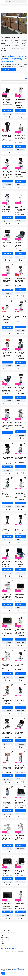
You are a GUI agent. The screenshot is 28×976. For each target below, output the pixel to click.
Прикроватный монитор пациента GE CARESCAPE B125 (20, 803)
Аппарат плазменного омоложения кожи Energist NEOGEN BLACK (7, 138)
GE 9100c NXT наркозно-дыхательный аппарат (7, 666)
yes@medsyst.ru (5, 937)
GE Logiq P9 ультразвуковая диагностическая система (20, 281)
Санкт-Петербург (5, 951)
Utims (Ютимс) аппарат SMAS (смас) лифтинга (7, 208)
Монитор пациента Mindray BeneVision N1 (7, 905)
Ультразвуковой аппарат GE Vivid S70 (7, 493)
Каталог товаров (4, 961)
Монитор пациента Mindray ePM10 (7, 872)
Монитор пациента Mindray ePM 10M (20, 872)
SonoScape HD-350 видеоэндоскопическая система (7, 354)
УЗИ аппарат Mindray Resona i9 (7, 734)
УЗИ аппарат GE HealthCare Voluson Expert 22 (7, 459)
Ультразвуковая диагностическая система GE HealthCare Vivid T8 (20, 494)
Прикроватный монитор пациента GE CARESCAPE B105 (7, 631)
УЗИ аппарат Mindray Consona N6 (19, 666)
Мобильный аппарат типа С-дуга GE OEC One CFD (7, 838)
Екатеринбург (21, 951)
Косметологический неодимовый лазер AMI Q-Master (20, 138)
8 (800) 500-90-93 (6, 930)
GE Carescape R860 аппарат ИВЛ (20, 905)
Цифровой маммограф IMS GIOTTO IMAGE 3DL (20, 838)
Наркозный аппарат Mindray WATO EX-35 (7, 596)
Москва (10, 953)
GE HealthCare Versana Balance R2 (20, 316)
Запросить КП (7, 110)
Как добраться (8, 69)
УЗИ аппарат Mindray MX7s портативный (6, 101)
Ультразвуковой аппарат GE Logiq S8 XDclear (7, 245)
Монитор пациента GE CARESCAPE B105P (20, 597)
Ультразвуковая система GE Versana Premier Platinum (7, 173)
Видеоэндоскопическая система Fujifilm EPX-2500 (7, 803)
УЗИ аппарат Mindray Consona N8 (19, 530)
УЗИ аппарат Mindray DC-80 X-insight (7, 700)
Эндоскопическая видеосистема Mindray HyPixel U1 (6, 768)
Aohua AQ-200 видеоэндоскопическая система (7, 281)
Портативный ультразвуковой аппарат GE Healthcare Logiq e (7, 317)
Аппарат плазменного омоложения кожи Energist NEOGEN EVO (20, 102)
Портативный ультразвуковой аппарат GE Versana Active (7, 389)
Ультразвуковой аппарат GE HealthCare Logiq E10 (20, 354)
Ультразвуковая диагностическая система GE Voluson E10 (7, 424)
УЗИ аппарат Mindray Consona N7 (6, 530)
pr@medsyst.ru (4, 941)
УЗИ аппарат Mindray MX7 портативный (19, 563)
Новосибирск (4, 953)
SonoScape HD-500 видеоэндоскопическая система (20, 768)
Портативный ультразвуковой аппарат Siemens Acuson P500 (20, 245)
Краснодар (13, 951)
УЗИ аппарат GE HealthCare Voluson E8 (20, 424)
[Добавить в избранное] (12, 86)
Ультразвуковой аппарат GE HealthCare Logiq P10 (20, 389)
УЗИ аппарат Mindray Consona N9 (6, 563)
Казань (16, 953)
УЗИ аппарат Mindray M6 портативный (19, 734)
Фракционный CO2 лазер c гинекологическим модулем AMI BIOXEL (20, 209)
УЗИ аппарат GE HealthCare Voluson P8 (20, 459)
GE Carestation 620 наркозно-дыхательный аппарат (20, 631)
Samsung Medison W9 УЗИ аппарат (20, 173)
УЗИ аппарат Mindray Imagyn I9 (20, 700)
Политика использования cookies (13, 970)
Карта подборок (4, 959)
